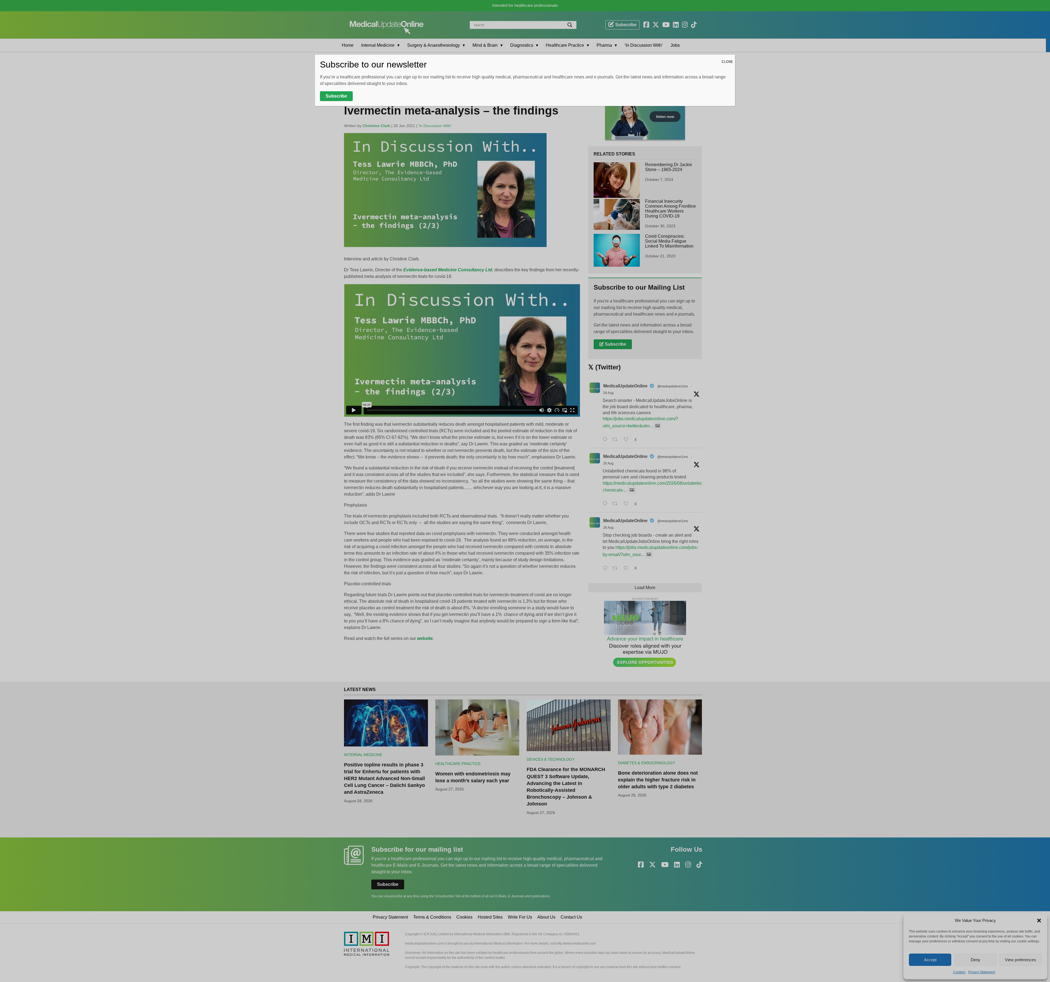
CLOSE (727, 62)
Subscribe (336, 96)
